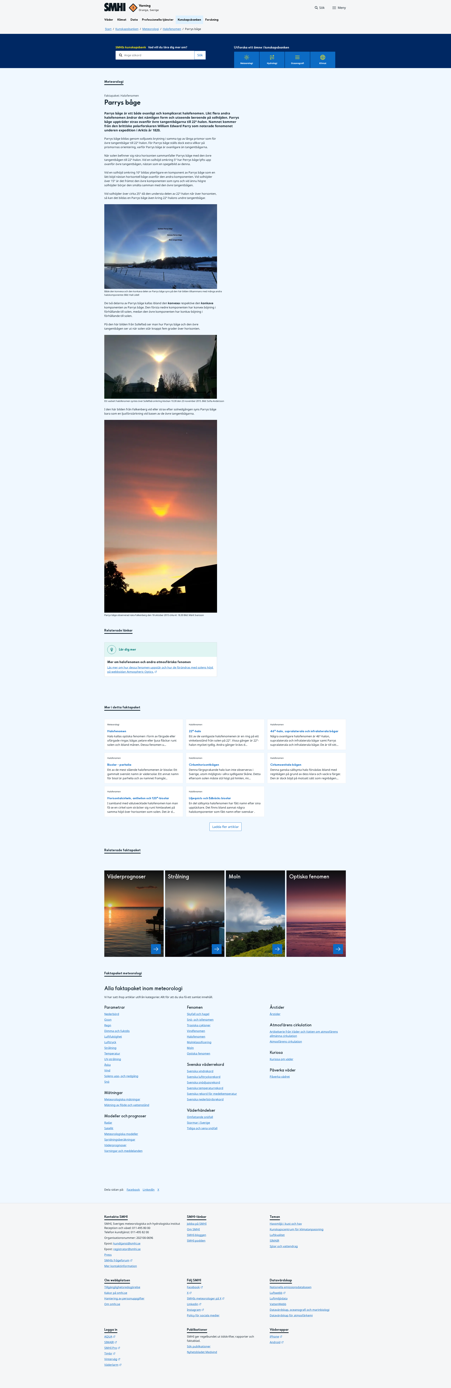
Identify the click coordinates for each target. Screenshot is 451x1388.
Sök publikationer (199, 1346)
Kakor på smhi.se (115, 1293)
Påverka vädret (280, 1077)
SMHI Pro (129, 1348)
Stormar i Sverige (198, 1123)
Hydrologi (272, 63)
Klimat (121, 20)
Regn (107, 1025)
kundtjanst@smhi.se (126, 1243)
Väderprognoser (115, 1145)
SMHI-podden (196, 1241)
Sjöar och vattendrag (284, 1246)
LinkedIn (149, 1189)
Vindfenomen (196, 1031)
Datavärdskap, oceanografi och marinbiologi (299, 1310)
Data (134, 20)
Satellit (108, 1128)
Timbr (127, 1353)
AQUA (127, 1336)
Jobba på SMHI (196, 1224)
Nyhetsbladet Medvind (202, 1352)
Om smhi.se (112, 1304)
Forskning (211, 20)
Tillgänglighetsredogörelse (122, 1287)
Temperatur (112, 1053)
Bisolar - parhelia (119, 765)
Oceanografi (297, 63)
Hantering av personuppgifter (124, 1298)
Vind (107, 1070)
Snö (106, 1082)
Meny (342, 7)
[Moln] (277, 949)
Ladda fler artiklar (225, 827)
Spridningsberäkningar (119, 1139)
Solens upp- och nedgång (121, 1076)
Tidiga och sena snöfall (202, 1128)
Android (294, 1342)
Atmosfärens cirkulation (286, 1041)
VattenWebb (278, 1304)
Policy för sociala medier (203, 1315)
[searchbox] (155, 55)
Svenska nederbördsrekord (205, 1099)
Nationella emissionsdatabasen (290, 1287)
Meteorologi (150, 29)
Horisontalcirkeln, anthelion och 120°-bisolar (138, 798)
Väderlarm (130, 1365)
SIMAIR (274, 1241)
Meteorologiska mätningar (122, 1099)
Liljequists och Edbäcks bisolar (210, 798)
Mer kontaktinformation (120, 1266)
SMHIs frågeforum (135, 1260)
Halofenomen (172, 29)
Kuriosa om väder (281, 1059)
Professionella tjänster (158, 20)
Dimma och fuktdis (117, 1031)
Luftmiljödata (279, 1298)
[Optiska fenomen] (338, 949)
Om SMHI (193, 1229)
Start (108, 29)
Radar (108, 1123)
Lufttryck (110, 1042)
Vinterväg (129, 1359)
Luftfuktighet (113, 1036)
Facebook (133, 1189)
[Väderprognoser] (156, 949)
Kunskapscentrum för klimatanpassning (296, 1229)
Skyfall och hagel (198, 1014)
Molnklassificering (199, 1042)
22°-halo (195, 731)
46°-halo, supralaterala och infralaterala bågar (304, 731)
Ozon (108, 1020)
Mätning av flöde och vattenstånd (126, 1105)
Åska (107, 1065)
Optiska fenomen (198, 1053)
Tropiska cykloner (199, 1025)
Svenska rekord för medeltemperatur (212, 1094)
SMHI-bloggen (196, 1235)
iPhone (293, 1336)
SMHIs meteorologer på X (223, 1298)
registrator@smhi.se (127, 1249)
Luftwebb (295, 1293)
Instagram (213, 1310)
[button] (319, 7)
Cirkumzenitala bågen (285, 765)
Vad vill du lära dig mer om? (151, 47)
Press (108, 1255)
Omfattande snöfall (200, 1117)
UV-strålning (112, 1059)
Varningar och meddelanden (123, 1151)
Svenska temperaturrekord (205, 1088)
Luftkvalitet (277, 1235)
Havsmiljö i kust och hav (286, 1224)
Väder (108, 20)
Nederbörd (111, 1014)
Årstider (275, 1014)
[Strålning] (217, 949)
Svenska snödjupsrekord (203, 1082)
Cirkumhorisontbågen (204, 765)
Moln (190, 1048)
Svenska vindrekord (200, 1071)
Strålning (110, 1048)
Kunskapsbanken (189, 20)
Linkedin (211, 1304)
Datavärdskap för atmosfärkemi (291, 1315)
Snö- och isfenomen (200, 1020)
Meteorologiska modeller (121, 1134)
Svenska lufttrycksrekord (203, 1077)
